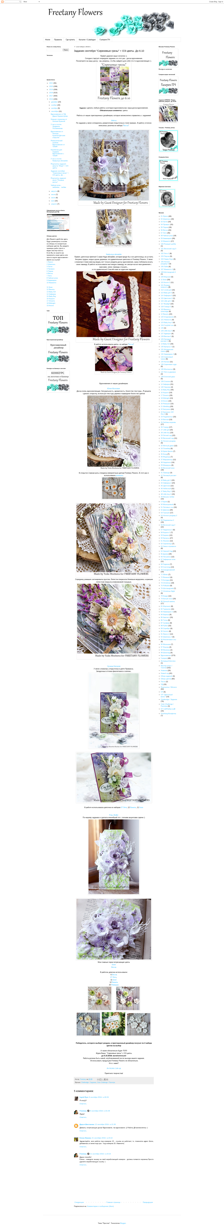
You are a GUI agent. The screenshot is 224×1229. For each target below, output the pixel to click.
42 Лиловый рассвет (168, 475)
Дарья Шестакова (87, 1124)
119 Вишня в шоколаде (165, 310)
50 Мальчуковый (167, 504)
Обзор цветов (166, 679)
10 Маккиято (51, 283)
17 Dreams (51, 301)
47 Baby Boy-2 (166, 491)
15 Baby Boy (51, 296)
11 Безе (49, 287)
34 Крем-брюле (167, 451)
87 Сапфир (165, 623)
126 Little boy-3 (166, 331)
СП (162, 692)
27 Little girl (165, 430)
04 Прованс (165, 224)
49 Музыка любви (167, 497)
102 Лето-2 (165, 253)
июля (53, 194)
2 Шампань (51, 264)
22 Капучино (165, 409)
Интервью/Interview (168, 661)
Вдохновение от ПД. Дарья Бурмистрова (59, 115)
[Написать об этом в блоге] (100, 1079)
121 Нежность (166, 320)
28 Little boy (165, 432)
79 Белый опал (166, 599)
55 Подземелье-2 (167, 520)
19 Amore (50, 305)
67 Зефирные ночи (168, 559)
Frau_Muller (113, 815)
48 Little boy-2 (166, 494)
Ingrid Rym (84, 1097)
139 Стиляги (165, 381)
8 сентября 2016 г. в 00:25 (99, 1097)
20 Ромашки (165, 404)
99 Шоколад (165, 653)
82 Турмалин (166, 609)
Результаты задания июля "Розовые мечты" (58, 180)
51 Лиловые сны (167, 507)
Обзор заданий (166, 676)
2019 (51, 89)
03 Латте (164, 222)
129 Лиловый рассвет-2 (166, 340)
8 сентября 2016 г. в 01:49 (100, 1111)
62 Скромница (166, 544)
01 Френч (164, 216)
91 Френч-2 (165, 634)
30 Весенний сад (167, 438)
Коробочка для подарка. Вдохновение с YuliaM (57, 152)
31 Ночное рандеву (168, 441)
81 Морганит (165, 606)
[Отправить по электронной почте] (98, 1079)
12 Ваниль (51, 289)
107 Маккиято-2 (167, 269)
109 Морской (166, 277)
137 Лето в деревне (168, 372)
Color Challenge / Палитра (106, 1082)
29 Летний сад (166, 435)
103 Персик (165, 256)
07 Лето (124, 807)
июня (53, 198)
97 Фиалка (165, 647)
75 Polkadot (165, 585)
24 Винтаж (165, 419)
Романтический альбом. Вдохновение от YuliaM (58, 143)
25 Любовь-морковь (168, 422)
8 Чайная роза (52, 278)
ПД (162, 684)
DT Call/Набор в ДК (168, 709)
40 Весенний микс (168, 468)
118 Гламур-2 (166, 306)
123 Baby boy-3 (166, 322)
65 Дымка (164, 554)
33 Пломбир (165, 448)
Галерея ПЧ (105, 40)
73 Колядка (165, 580)
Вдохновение (166, 655)
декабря (54, 102)
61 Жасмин (165, 541)
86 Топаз (164, 620)
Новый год (165, 673)
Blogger (123, 1223)
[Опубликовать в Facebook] (105, 1079)
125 (162, 328)
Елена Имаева (85, 1138)
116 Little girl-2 (166, 301)
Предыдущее (148, 1202)
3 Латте (49, 266)
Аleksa (113, 120)
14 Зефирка (51, 294)
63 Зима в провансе (168, 546)
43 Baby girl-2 (166, 480)
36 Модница (165, 457)
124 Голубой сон (167, 325)
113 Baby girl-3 (166, 293)
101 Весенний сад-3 (168, 249)
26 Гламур (165, 427)
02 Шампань (165, 219)
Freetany (83, 1111)
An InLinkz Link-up (114, 1068)
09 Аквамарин (166, 238)
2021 (51, 83)
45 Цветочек (165, 486)
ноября (54, 105)
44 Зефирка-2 (166, 483)
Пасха (163, 681)
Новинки (164, 670)
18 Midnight (51, 303)
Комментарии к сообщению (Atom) (100, 1206)
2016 (51, 99)
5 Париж (50, 271)
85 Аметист (165, 617)
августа (54, 191)
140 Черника (165, 387)
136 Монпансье (167, 369)
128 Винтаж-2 (166, 336)
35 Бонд (164, 454)
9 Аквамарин (51, 280)
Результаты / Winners (169, 687)
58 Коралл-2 (165, 532)
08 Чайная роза (167, 235)
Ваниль (133, 807)
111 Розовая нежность (165, 286)
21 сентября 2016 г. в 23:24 (100, 1154)
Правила (58, 40)
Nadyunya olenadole (114, 254)
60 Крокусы (165, 538)
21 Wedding (165, 406)
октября (54, 108)
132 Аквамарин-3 (167, 354)
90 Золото (164, 631)
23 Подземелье (167, 417)
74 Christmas (166, 583)
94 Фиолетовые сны (168, 639)
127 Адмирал (166, 333)
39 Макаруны (166, 465)
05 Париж (164, 227)
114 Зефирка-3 (166, 295)
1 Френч (50, 262)
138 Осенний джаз (168, 377)
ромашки (119, 475)
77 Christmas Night (168, 591)
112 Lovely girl (166, 290)
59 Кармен (165, 535)
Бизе (141, 807)
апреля (54, 204)
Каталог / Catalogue (87, 40)
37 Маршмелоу (166, 459)
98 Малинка (165, 650)
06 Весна (164, 230)
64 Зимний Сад (166, 551)
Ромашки (115, 985)
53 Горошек (165, 513)
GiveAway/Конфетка (168, 713)
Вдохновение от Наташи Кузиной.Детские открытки (58, 134)
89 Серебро (165, 628)
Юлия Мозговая (113, 388)
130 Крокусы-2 (166, 347)
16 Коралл (51, 299)
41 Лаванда (165, 473)
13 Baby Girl (51, 292)
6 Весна (50, 273)
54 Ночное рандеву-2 (169, 515)
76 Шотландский (167, 588)
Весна (125, 125)
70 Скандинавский (168, 570)
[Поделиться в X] (103, 1079)
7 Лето (49, 276)
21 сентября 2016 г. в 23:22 (102, 1138)
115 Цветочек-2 (166, 298)
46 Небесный (166, 488)
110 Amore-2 (165, 282)
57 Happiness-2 (166, 530)
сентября (55, 111)
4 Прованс (51, 269)
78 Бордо (164, 596)
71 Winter (164, 574)
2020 (51, 86)
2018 (51, 93)
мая (53, 201)
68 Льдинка (165, 564)
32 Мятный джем (167, 446)
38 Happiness (166, 462)
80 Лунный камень (168, 601)
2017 (51, 96)
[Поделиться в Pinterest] (107, 1079)
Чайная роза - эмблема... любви (58, 186)
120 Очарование (167, 317)
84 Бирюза (165, 614)
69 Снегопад (165, 567)
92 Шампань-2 (166, 637)
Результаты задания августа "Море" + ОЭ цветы (59, 166)
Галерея (164, 658)
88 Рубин (164, 626)
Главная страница (113, 1202)
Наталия (114, 666)
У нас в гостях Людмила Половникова (57, 126)
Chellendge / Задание (88, 1082)
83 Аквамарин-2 (167, 612)
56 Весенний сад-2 (168, 525)
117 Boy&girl (165, 304)
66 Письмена (166, 557)
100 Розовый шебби (168, 244)
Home (47, 40)
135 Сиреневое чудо (169, 364)
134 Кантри (165, 362)
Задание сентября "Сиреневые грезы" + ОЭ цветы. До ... (60, 173)
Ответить (83, 1104)
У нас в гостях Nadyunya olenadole (59, 160)
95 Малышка (165, 644)
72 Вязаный (165, 577)
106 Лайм (164, 266)
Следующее (79, 1202)
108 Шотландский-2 (168, 272)
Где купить (70, 40)
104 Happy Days (167, 259)
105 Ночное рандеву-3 (165, 263)
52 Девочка (165, 510)
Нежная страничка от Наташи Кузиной (59, 120)
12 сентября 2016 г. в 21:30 (105, 1124)
